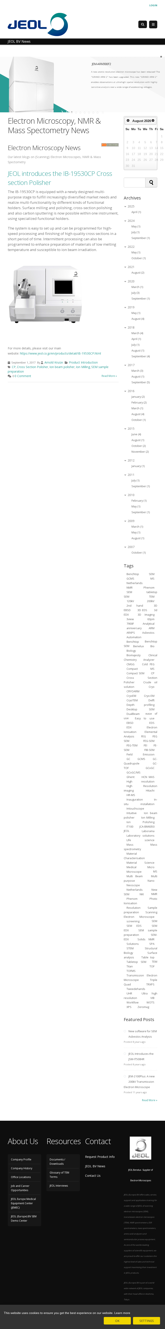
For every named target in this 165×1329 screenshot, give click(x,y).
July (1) (135, 232)
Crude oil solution (140, 684)
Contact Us (93, 1176)
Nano (151, 880)
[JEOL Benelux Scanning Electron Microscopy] (38, 24)
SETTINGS (146, 1321)
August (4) (137, 319)
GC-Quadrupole (140, 761)
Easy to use (145, 718)
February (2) (139, 402)
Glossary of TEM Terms (59, 1175)
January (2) (138, 397)
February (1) (139, 500)
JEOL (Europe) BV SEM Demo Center (24, 1218)
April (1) (136, 212)
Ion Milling (83, 367)
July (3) (135, 293)
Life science (141, 840)
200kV (150, 601)
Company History (21, 1168)
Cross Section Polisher (32, 367)
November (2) (140, 452)
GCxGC (150, 768)
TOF (152, 966)
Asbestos (148, 632)
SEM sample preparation (140, 932)
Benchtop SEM (141, 574)
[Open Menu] (153, 24)
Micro (150, 867)
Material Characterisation (134, 856)
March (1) (137, 287)
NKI (142, 894)
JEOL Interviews (59, 1185)
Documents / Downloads (57, 1162)
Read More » (109, 376)
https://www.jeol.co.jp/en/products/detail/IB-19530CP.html (60, 353)
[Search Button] (142, 24)
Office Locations (21, 1177)
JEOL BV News (95, 1166)
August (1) (137, 350)
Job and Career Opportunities (20, 1188)
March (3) (137, 371)
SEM (134, 592)
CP (14, 367)
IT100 (130, 826)
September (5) (140, 382)
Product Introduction (83, 362)
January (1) (138, 466)
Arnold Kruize (53, 362)
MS (152, 578)
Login (153, 5)
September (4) (140, 356)
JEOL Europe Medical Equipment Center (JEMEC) (23, 1203)
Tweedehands (136, 989)
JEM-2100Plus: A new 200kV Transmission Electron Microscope (139, 1082)
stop (102, 112)
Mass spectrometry (140, 847)
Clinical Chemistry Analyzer (140, 657)
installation (147, 804)
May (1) (135, 226)
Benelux (138, 646)
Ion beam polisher (62, 367)
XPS (129, 1007)
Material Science (141, 862)
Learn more (122, 1313)
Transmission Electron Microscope (140, 977)
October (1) (138, 258)
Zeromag (143, 1007)
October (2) (138, 446)
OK (117, 1321)
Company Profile (21, 1159)
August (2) (137, 272)
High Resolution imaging (140, 788)
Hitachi (150, 790)
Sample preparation (140, 910)
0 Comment (23, 376)
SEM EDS (134, 925)
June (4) (136, 434)
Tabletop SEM (136, 962)
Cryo (151, 686)
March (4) (137, 333)
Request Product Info (100, 1157)
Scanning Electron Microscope (140, 914)
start (62, 112)
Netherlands (135, 889)
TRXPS (150, 984)
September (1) (140, 238)
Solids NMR (146, 939)
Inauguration (135, 799)
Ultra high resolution (140, 995)
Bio (152, 646)
